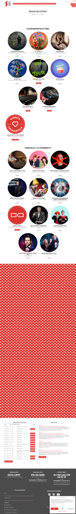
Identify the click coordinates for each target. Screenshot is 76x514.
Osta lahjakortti (15, 139)
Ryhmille (32, 3)
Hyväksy (54, 508)
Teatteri (42, 3)
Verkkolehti (73, 3)
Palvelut (37, 3)
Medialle (73, 6)
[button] (73, 497)
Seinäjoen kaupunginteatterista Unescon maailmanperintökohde (54, 436)
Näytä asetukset (70, 508)
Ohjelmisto (16, 3)
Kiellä (62, 508)
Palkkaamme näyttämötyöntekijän (53, 445)
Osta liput (28, 110)
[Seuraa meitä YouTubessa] (58, 495)
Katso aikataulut (8, 461)
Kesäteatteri (48, 3)
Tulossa (17, 83)
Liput (21, 3)
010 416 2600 (38, 474)
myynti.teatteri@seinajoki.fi (62, 484)
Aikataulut (25, 3)
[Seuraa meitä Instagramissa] (54, 495)
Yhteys (54, 3)
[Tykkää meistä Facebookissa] (49, 495)
